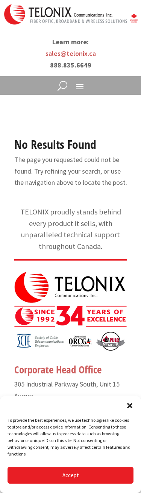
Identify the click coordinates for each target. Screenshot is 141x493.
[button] (129, 405)
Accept (70, 475)
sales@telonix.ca (70, 53)
